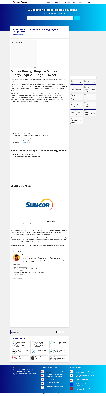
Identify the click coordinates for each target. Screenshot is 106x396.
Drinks (80, 2)
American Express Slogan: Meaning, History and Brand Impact (28, 268)
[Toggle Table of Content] (34, 66)
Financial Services (23, 267)
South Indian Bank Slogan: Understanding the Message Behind (28, 279)
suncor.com (27, 142)
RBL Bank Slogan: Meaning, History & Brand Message (26, 276)
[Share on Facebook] (57, 332)
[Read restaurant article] (53, 372)
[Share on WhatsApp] (63, 332)
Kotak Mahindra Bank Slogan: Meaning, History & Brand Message (29, 272)
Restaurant (89, 2)
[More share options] (66, 332)
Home (48, 2)
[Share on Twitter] (59, 332)
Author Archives (62, 264)
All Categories (56, 2)
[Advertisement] (24, 54)
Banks (74, 2)
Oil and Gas (21, 34)
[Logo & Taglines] (20, 2)
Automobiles (67, 2)
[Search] (76, 18)
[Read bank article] (82, 372)
